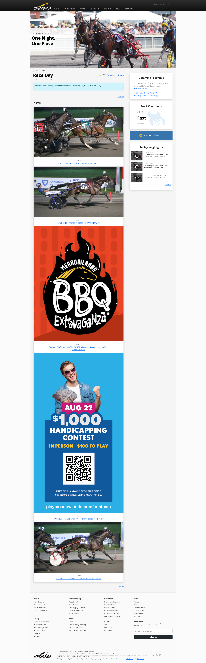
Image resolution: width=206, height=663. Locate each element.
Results (121, 75)
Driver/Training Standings (77, 625)
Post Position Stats (75, 628)
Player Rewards (74, 613)
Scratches (111, 75)
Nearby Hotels (139, 613)
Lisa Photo (108, 630)
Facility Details (139, 611)
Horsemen (107, 9)
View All (120, 96)
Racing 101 (37, 633)
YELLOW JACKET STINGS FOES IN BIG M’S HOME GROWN (78, 579)
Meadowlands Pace (40, 605)
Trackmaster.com (140, 88)
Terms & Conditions (62, 651)
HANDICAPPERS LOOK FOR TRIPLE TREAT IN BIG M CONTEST (79, 519)
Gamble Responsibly (89, 651)
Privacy (70, 651)
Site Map (80, 651)
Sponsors (36, 636)
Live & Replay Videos (40, 628)
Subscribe (153, 637)
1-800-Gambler (129, 659)
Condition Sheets (110, 605)
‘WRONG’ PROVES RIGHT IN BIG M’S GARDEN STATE (79, 223)
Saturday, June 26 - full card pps (146, 95)
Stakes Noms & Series (112, 613)
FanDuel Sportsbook (76, 611)
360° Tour (137, 616)
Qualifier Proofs (109, 608)
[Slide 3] (105, 65)
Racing (56, 9)
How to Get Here (140, 608)
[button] (169, 4)
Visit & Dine (94, 9)
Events (82, 9)
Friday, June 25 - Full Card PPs (146, 93)
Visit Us (136, 602)
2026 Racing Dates (40, 625)
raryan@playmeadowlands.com (81, 656)
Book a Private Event (40, 611)
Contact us (129, 9)
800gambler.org (141, 659)
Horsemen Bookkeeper (112, 616)
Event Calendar (38, 602)
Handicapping (69, 9)
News (118, 9)
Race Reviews (73, 605)
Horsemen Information (112, 602)
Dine (135, 605)
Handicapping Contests (77, 608)
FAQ (75, 651)
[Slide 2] (103, 65)
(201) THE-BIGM (110, 654)
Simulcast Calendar (40, 630)
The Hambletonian (39, 608)
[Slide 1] (101, 65)
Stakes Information (111, 611)
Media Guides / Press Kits (78, 630)
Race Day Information (41, 622)
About (106, 625)
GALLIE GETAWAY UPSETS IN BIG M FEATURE (78, 163)
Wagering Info (74, 602)
